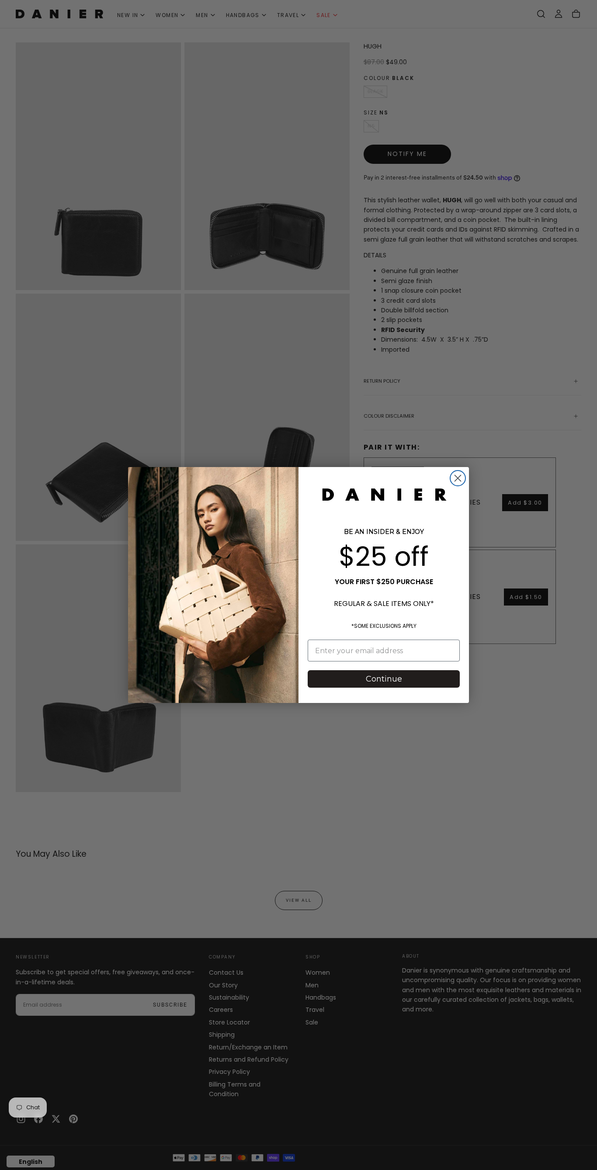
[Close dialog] (457, 478)
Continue (384, 679)
